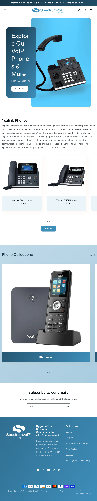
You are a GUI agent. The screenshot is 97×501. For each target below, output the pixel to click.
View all (48, 228)
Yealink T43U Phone (66, 200)
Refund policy (46, 491)
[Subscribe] (68, 406)
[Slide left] (43, 221)
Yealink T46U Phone (22, 200)
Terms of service (71, 491)
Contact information (83, 493)
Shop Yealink (71, 449)
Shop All (69, 438)
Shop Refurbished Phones (77, 443)
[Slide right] (54, 221)
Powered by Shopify (32, 491)
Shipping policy (85, 491)
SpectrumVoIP (19, 491)
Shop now (20, 89)
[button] (5, 10)
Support (69, 455)
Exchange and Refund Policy (78, 461)
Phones (44, 357)
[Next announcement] (92, 3)
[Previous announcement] (5, 3)
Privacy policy (58, 491)
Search (69, 432)
